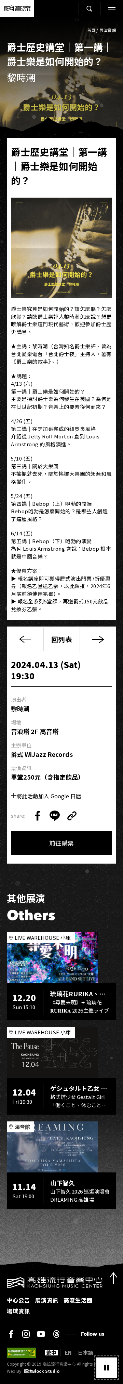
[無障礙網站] (21, 1353)
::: (2, 1281)
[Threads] (56, 1334)
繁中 (51, 1352)
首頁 (91, 30)
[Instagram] (26, 1334)
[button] (107, 1368)
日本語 (85, 1352)
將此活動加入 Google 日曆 (48, 796)
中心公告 (18, 1300)
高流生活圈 (78, 1300)
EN (68, 1352)
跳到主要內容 (61, 24)
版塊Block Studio (41, 1371)
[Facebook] (11, 1334)
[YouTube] (41, 1334)
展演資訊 (107, 30)
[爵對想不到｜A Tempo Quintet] (98, 639)
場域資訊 (18, 1311)
